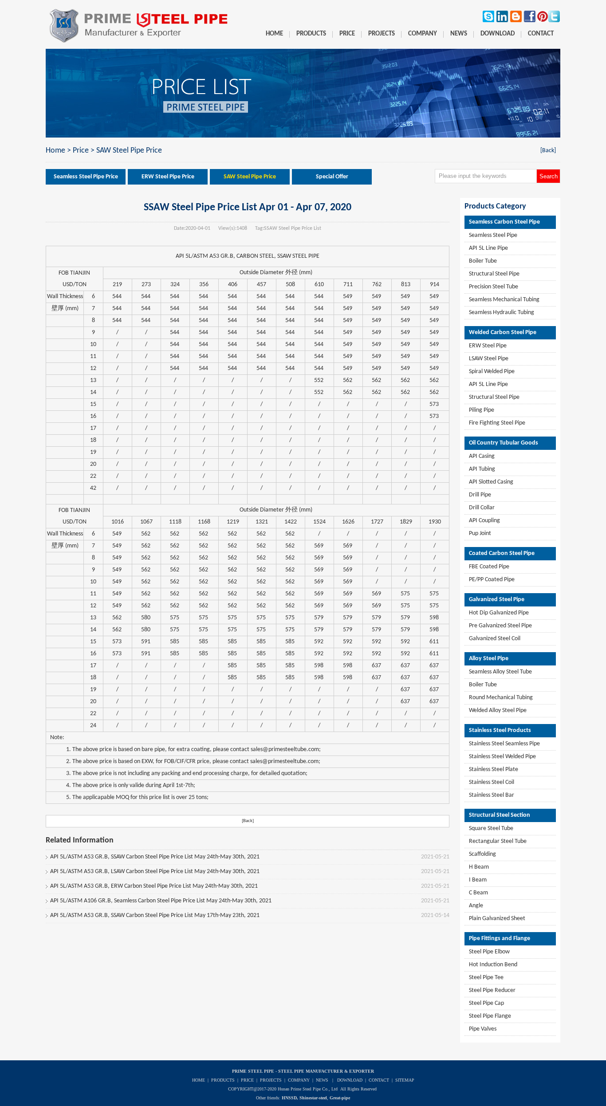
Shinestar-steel (313, 1097)
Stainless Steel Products (500, 730)
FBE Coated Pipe (489, 566)
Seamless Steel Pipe (493, 235)
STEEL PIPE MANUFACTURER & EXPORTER (326, 1071)
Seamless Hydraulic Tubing (501, 312)
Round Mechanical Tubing (501, 697)
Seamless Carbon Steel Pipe (504, 222)
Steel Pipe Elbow (489, 952)
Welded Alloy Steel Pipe (498, 710)
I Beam (478, 880)
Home (55, 150)
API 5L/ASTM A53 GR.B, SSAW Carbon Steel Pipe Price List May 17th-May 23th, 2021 (155, 915)
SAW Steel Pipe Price (129, 150)
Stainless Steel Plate (493, 769)
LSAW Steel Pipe (488, 358)
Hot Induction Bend (493, 964)
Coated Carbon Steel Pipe (502, 553)
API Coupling (484, 520)
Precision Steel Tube (493, 286)
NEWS (322, 1080)
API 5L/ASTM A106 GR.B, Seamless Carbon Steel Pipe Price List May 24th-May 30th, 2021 (161, 900)
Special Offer (332, 176)
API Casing (482, 456)
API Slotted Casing (491, 482)
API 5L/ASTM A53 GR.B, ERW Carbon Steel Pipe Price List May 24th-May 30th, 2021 (154, 886)
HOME (198, 1080)
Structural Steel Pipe (494, 274)
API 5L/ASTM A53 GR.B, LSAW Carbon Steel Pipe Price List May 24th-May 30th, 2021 (155, 871)
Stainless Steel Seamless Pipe (504, 743)
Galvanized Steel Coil (494, 638)
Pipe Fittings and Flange (499, 938)
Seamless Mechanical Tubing (504, 299)
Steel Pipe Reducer (492, 990)
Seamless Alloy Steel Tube (500, 672)
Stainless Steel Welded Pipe (502, 756)
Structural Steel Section (499, 815)
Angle (476, 905)
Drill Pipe (480, 495)
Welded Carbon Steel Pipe (502, 332)
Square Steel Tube (491, 828)
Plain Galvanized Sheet (497, 918)
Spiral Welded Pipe (492, 371)
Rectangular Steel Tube (498, 841)
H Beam (479, 867)
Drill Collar (482, 507)
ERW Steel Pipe (488, 345)
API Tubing (482, 469)
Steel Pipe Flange (490, 1016)
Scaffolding (482, 854)
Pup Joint (480, 533)
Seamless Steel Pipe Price (86, 176)
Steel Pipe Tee (486, 977)
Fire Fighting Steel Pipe (497, 423)
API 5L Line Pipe (488, 248)
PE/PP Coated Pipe (492, 579)
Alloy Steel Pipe (488, 658)
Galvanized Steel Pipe (496, 599)
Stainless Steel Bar (491, 795)
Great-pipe (340, 1097)
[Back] (548, 150)
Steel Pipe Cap (486, 1003)
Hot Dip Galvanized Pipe (499, 613)
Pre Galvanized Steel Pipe (500, 625)
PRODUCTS (223, 1080)
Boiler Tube (483, 261)
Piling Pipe (481, 410)
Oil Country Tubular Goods (503, 443)
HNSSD (289, 1097)
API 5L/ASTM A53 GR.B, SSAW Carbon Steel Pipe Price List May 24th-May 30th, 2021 (155, 857)
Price (81, 150)
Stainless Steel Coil (491, 782)
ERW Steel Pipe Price (168, 176)
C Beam (478, 893)
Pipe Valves (482, 1029)
